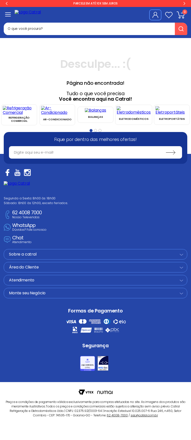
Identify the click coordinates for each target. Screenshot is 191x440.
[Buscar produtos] (181, 29)
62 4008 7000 (27, 214)
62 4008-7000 (117, 415)
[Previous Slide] (7, 3)
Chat (22, 239)
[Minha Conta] (155, 14)
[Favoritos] (169, 15)
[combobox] (95, 29)
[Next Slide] (184, 3)
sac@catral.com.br (144, 415)
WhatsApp (29, 227)
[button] (91, 130)
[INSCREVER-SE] (170, 152)
